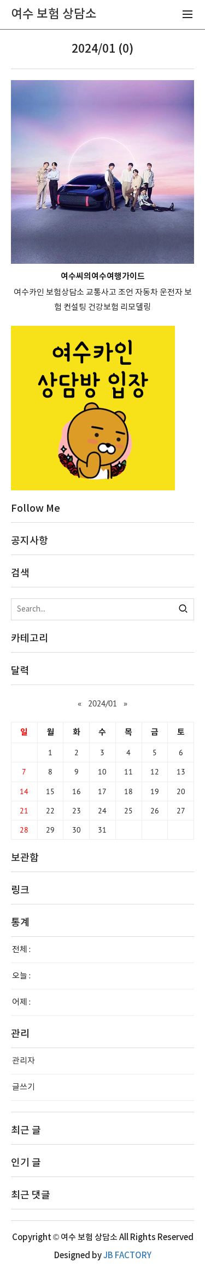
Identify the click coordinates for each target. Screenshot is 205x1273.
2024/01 (102, 703)
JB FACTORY (127, 1255)
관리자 (23, 1061)
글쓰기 (23, 1087)
